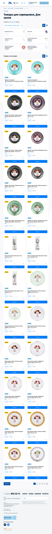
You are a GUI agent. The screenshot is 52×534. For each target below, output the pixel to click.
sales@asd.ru (31, 3)
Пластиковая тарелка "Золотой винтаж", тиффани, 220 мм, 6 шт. (37, 291)
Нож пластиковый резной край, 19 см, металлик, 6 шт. (13, 256)
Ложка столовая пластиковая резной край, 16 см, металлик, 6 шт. (37, 256)
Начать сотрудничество (44, 3)
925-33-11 (12, 493)
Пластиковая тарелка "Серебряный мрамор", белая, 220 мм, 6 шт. (35, 467)
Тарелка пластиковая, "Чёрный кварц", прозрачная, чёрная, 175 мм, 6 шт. (13, 151)
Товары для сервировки (19, 8)
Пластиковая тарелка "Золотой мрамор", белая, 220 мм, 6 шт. (37, 432)
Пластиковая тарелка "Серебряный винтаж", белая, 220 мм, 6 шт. (13, 397)
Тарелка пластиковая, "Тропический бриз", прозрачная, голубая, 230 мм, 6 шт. (14, 80)
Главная (5, 8)
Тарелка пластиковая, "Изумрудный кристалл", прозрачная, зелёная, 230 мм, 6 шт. (15, 221)
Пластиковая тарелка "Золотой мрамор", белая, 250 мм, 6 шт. (14, 432)
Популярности (12, 22)
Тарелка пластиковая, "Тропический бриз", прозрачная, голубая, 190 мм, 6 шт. (37, 80)
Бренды (31, 494)
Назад (7, 11)
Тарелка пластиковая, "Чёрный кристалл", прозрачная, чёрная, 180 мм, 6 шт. (37, 186)
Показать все (7, 483)
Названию (17, 22)
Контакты (45, 494)
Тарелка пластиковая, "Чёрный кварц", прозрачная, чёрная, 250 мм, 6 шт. (13, 115)
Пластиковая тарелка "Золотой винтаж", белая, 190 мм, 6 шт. (14, 362)
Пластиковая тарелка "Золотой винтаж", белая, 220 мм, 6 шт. (37, 326)
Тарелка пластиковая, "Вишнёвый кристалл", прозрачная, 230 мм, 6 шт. (37, 115)
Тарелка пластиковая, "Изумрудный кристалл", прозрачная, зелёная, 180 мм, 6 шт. (37, 221)
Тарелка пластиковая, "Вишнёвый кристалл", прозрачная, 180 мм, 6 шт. (37, 151)
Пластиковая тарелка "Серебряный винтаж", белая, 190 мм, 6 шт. (35, 397)
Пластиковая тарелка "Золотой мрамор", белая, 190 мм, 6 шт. (14, 467)
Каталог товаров (10, 8)
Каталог (17, 3)
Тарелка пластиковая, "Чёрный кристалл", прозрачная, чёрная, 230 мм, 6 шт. (15, 186)
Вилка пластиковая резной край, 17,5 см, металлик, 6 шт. (14, 291)
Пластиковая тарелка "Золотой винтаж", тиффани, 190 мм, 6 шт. (14, 326)
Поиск (22, 3)
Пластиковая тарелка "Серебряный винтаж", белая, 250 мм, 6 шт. (35, 362)
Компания (38, 494)
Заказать (14, 91)
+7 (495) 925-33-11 (33, 2)
